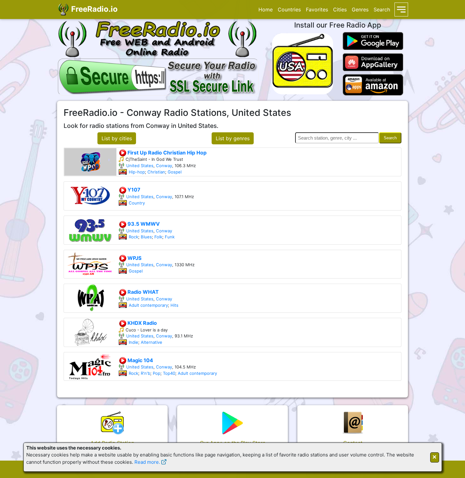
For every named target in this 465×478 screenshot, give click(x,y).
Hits (174, 305)
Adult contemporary (148, 305)
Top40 (169, 373)
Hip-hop (137, 171)
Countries (289, 9)
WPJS (133, 258)
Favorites (317, 9)
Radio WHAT (142, 292)
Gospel (175, 171)
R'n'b (145, 373)
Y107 (133, 189)
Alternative (151, 342)
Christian (156, 171)
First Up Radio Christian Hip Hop (166, 152)
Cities (340, 9)
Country (137, 202)
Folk (158, 236)
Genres (360, 9)
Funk (170, 236)
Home (265, 9)
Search (382, 9)
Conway (164, 165)
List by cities (117, 138)
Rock (133, 236)
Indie (133, 342)
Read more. (147, 462)
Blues (146, 236)
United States (139, 165)
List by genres (233, 138)
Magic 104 (139, 360)
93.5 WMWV (143, 224)
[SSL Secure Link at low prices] (158, 76)
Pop (156, 373)
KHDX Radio (141, 323)
